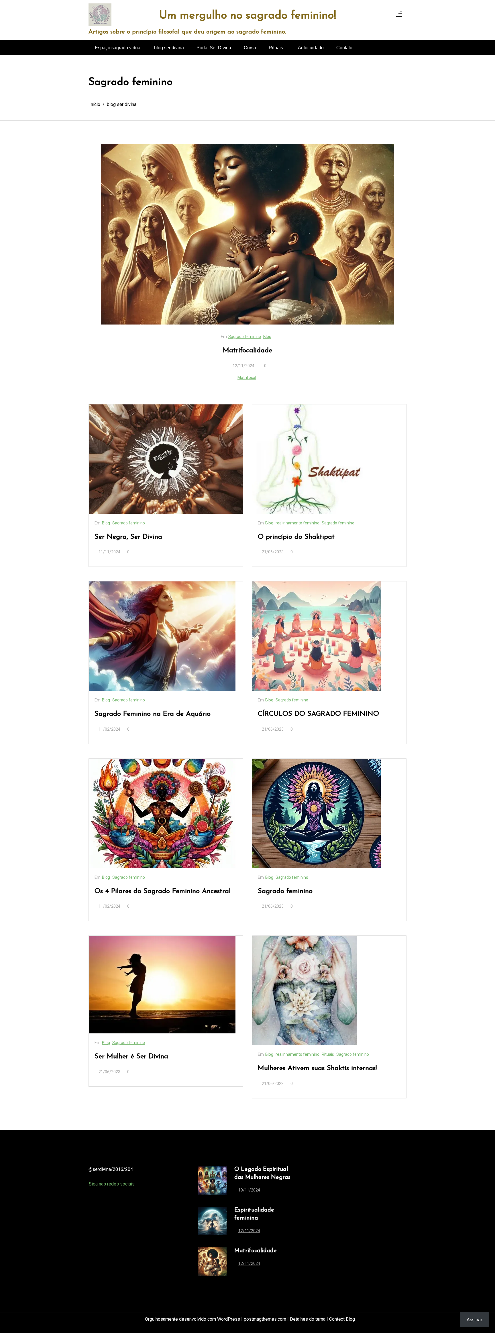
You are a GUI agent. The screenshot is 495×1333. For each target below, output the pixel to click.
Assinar (474, 1319)
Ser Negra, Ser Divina (128, 537)
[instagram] (387, 14)
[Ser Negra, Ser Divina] (166, 459)
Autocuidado (311, 47)
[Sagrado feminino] (316, 813)
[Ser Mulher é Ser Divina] (162, 984)
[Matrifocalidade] (247, 234)
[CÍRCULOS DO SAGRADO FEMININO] (316, 636)
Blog (267, 336)
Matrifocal (246, 377)
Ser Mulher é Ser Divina (131, 1056)
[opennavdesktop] (399, 14)
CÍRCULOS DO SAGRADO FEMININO (318, 714)
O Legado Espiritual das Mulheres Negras (262, 1173)
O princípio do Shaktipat (296, 537)
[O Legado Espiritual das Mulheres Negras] (212, 1181)
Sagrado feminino (244, 336)
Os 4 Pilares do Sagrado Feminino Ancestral (163, 891)
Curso (250, 47)
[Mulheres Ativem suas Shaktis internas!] (304, 990)
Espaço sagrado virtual (118, 47)
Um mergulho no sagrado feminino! (247, 16)
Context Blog (342, 1319)
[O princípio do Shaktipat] (329, 459)
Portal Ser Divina (214, 47)
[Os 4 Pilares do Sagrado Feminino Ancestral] (162, 813)
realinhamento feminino (297, 523)
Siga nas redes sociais (112, 1184)
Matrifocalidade (247, 350)
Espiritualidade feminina (254, 1214)
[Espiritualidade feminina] (212, 1222)
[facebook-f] (371, 14)
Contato (344, 47)
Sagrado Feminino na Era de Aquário (153, 714)
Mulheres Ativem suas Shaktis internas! (317, 1068)
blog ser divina (169, 47)
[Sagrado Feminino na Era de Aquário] (162, 636)
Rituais (276, 47)
